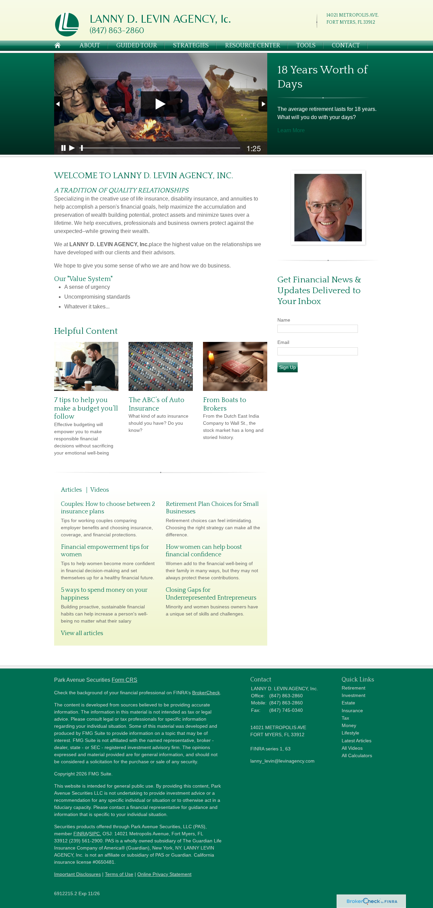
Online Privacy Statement (164, 874)
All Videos (352, 748)
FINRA (80, 833)
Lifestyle (350, 733)
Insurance (352, 710)
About (89, 45)
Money (349, 725)
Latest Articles (356, 740)
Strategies (191, 45)
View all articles (82, 633)
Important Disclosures (77, 874)
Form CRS (124, 680)
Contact (346, 45)
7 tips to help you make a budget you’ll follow (86, 408)
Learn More (291, 130)
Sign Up (287, 367)
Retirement (353, 688)
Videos (99, 490)
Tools (306, 45)
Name (283, 320)
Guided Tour (136, 45)
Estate (348, 702)
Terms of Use (119, 874)
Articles (71, 490)
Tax (345, 718)
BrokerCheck (206, 692)
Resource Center (252, 45)
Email (283, 342)
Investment (353, 695)
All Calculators (357, 755)
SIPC (94, 833)
